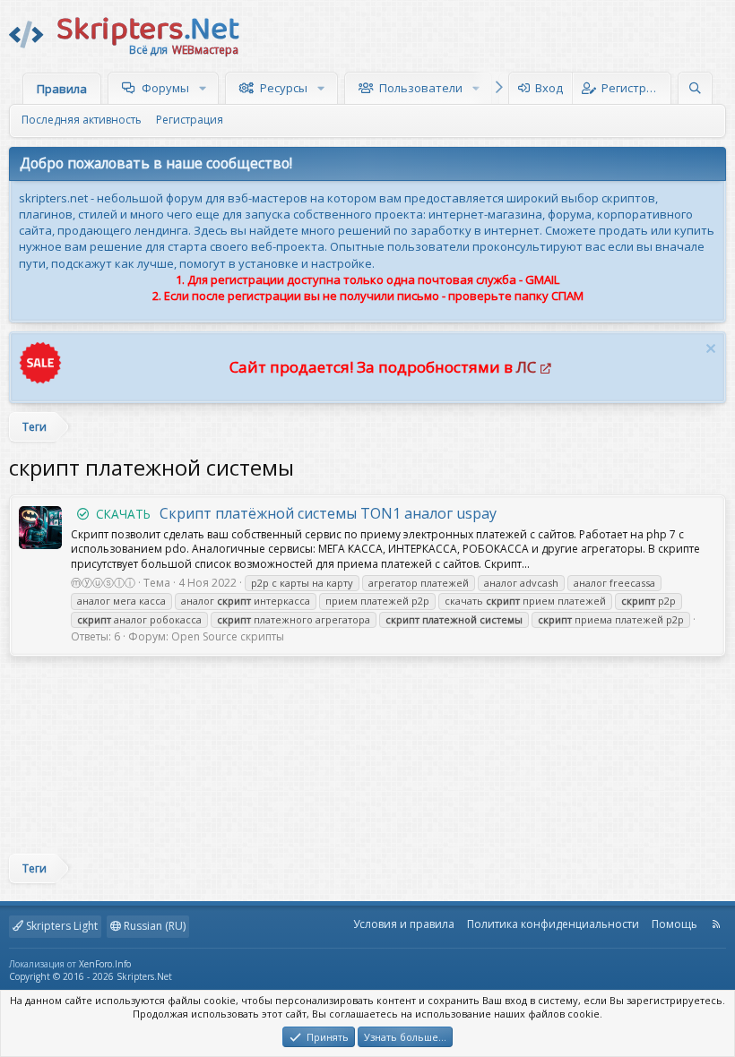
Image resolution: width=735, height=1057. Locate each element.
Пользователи (421, 88)
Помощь (674, 924)
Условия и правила (403, 924)
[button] (205, 88)
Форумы (165, 88)
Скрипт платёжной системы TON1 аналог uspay (296, 513)
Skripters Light (60, 925)
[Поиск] (695, 88)
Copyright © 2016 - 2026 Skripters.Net (90, 976)
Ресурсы (283, 88)
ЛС (526, 367)
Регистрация (189, 119)
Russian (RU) (153, 925)
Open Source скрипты (227, 636)
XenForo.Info (105, 964)
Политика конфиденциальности (553, 924)
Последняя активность (82, 119)
